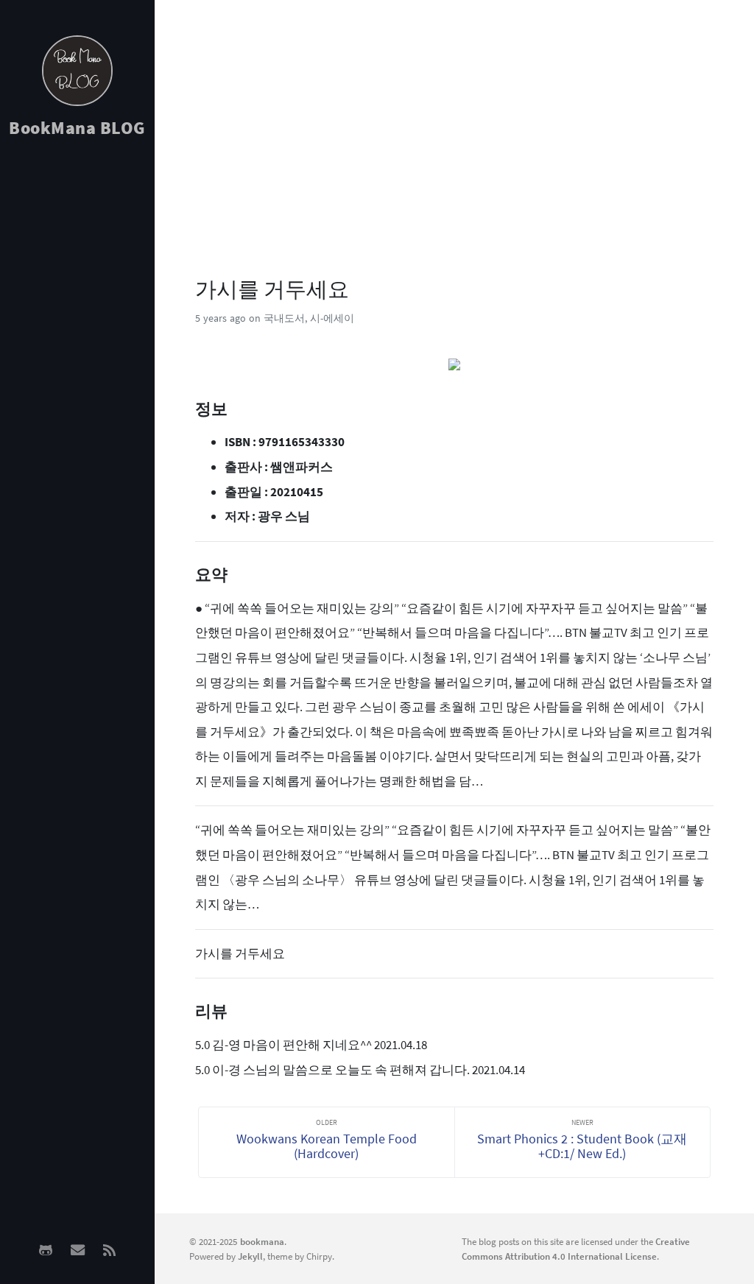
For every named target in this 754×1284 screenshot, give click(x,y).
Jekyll (250, 1256)
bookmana (262, 1241)
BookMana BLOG (77, 127)
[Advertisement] (77, 383)
